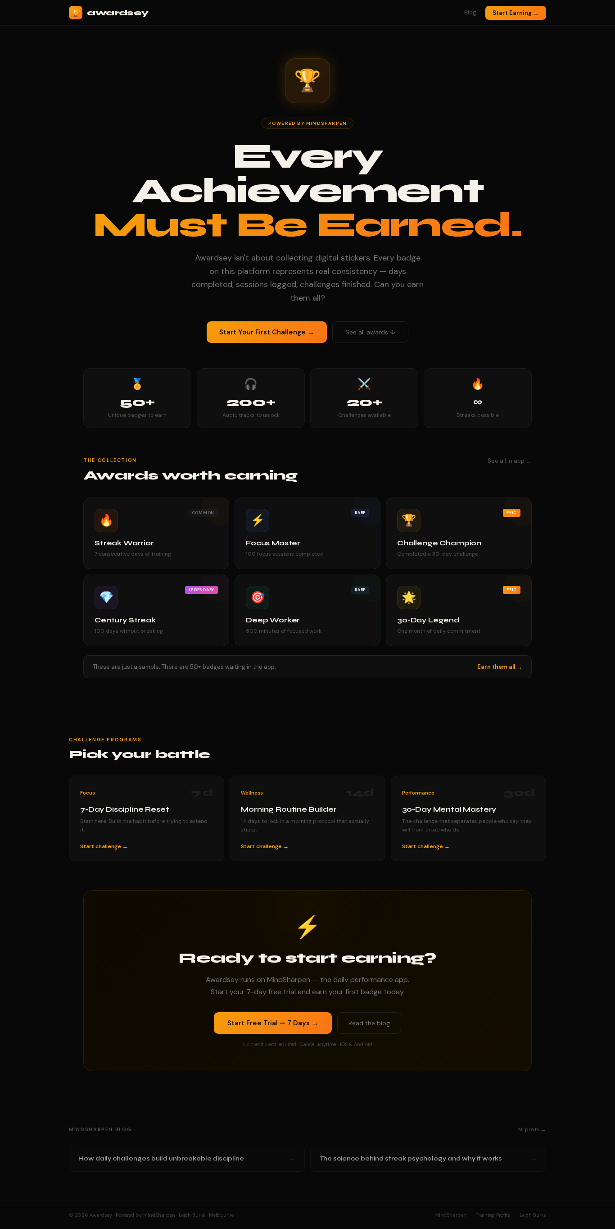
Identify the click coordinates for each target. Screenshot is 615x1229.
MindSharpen (450, 1215)
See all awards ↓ (370, 332)
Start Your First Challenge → (266, 332)
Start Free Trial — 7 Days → (272, 1023)
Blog (470, 12)
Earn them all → (499, 667)
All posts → (531, 1129)
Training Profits (493, 1215)
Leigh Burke (533, 1215)
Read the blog (369, 1023)
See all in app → (510, 461)
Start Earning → (516, 13)
